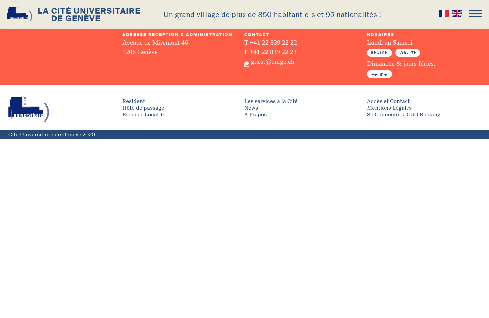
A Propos (255, 114)
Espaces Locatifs (143, 114)
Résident (133, 101)
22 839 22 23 (279, 51)
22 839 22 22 (279, 42)
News (251, 108)
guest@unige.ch (272, 61)
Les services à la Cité (271, 101)
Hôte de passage (143, 108)
